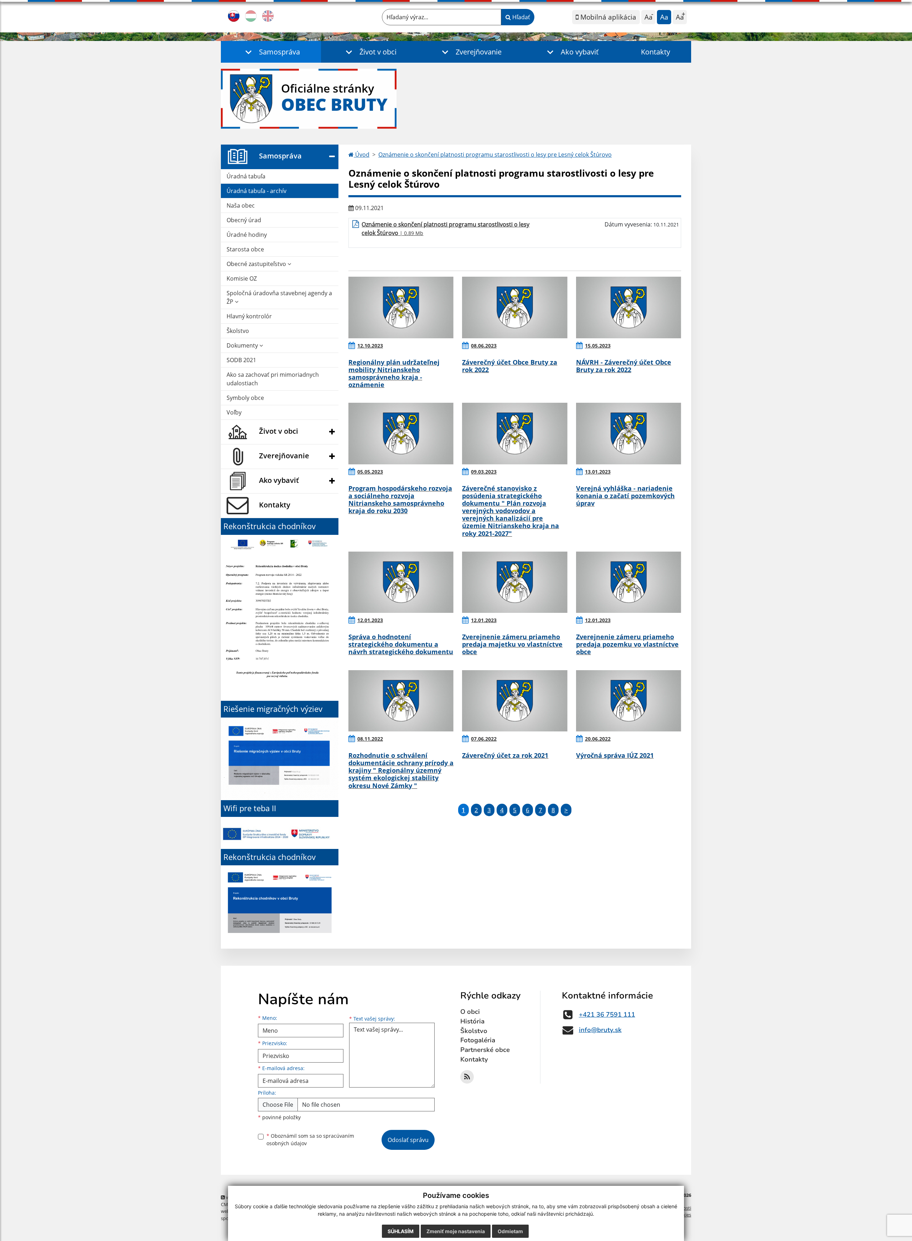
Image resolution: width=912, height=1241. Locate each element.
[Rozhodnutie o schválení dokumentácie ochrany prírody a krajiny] (401, 700)
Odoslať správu (408, 1140)
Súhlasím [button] (401, 1231)
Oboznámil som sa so (310, 1139)
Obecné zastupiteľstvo (257, 264)
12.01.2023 (370, 620)
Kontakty (655, 52)
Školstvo (238, 331)
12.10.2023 (370, 345)
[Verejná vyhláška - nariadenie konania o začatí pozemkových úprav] (628, 433)
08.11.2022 (370, 738)
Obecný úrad (244, 220)
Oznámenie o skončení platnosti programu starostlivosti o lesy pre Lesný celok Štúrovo (495, 154)
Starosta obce (245, 249)
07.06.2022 (484, 738)
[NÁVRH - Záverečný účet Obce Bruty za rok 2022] (628, 307)
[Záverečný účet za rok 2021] (514, 700)
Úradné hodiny (247, 235)
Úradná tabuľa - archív (256, 191)
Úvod (361, 154)
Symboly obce (245, 398)
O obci (470, 1011)
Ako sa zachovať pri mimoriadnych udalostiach (273, 379)
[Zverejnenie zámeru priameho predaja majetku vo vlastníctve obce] (514, 582)
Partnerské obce (485, 1050)
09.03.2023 (484, 471)
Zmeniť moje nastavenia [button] (455, 1231)
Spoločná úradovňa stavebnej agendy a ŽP (279, 297)
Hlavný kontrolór (249, 316)
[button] (271, 52)
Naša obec (241, 205)
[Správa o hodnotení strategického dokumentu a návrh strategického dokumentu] (401, 582)
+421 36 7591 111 (607, 1014)
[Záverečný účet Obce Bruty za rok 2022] (514, 307)
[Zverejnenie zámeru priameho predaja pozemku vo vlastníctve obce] (628, 582)
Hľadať (520, 17)
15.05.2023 (598, 345)
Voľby (234, 412)
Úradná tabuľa (246, 176)
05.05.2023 (370, 471)
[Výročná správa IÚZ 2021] (628, 700)
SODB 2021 (241, 360)
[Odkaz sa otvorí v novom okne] (467, 1077)
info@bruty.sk (600, 1030)
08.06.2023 (484, 345)
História (472, 1021)
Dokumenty (243, 345)
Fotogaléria (477, 1040)
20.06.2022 (598, 738)
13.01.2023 (598, 471)
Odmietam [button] (510, 1231)
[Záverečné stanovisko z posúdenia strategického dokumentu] (514, 433)
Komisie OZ (242, 278)
